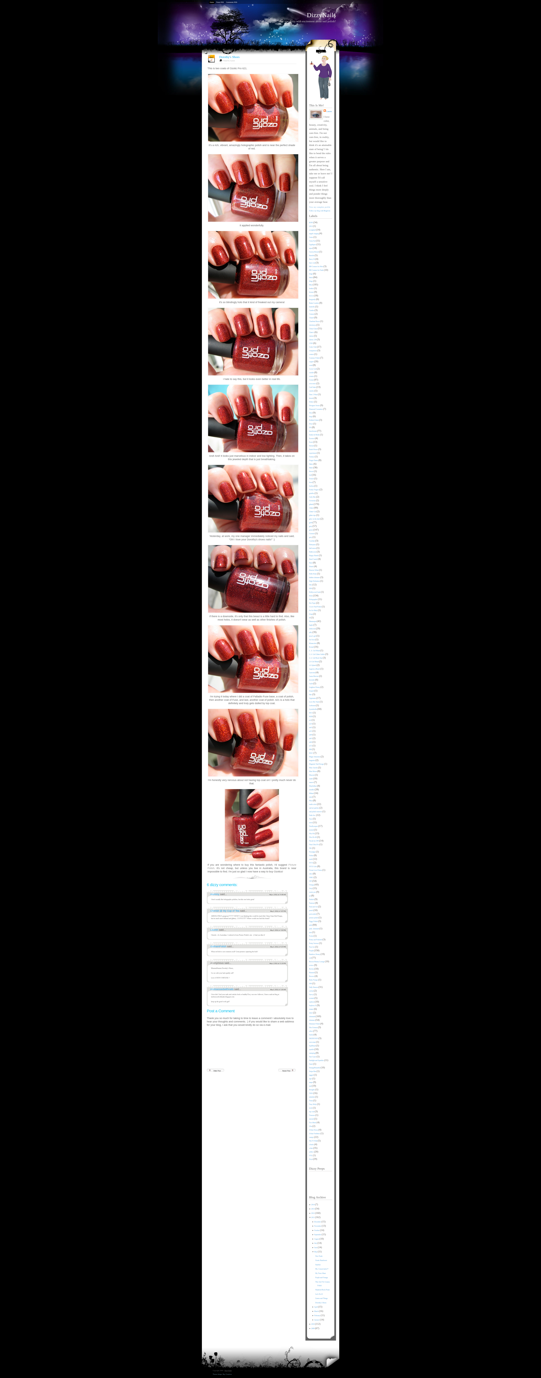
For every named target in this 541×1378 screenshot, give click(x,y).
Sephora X (313, 1006)
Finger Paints (313, 460)
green (311, 530)
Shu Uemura (313, 1027)
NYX (311, 863)
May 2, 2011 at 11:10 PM (278, 963)
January (317, 1320)
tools (311, 1108)
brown (311, 296)
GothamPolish (218, 946)
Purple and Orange (321, 1278)
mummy (215, 894)
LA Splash (313, 665)
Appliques (312, 245)
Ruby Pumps (313, 980)
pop (310, 932)
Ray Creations (227, 1374)
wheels (311, 1145)
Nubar (311, 856)
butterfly (312, 307)
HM (310, 588)
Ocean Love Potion (315, 870)
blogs (311, 281)
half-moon (312, 548)
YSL (311, 1156)
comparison (313, 351)
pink (310, 925)
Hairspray (312, 545)
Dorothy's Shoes (229, 57)
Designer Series (314, 406)
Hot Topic (312, 603)
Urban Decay (313, 1130)
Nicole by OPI (314, 841)
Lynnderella (313, 709)
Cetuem (312, 314)
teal (310, 1086)
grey (310, 537)
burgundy (312, 299)
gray (310, 526)
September (318, 1235)
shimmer (312, 1020)
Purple (311, 951)
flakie (311, 468)
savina (311, 991)
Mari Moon (313, 771)
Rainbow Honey (315, 954)
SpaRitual (312, 1046)
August (317, 1239)
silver (311, 1031)
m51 (310, 731)
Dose (311, 424)
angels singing (314, 234)
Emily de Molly (314, 435)
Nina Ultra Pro (314, 845)
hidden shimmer (314, 577)
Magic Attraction (315, 757)
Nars (311, 819)
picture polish (314, 918)
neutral (311, 830)
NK (310, 848)
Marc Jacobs (313, 768)
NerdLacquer (313, 826)
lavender (312, 680)
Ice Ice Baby (313, 610)
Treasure (312, 1115)
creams (311, 376)
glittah (311, 504)
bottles (311, 288)
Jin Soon (312, 640)
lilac (310, 695)
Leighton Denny (314, 687)
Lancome (312, 673)
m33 (310, 724)
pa (310, 896)
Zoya (311, 1159)
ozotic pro (312, 892)
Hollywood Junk (315, 592)
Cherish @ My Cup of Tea (225, 910)
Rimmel (312, 973)
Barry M (312, 259)
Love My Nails (314, 702)
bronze (311, 292)
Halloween (313, 552)
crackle (311, 373)
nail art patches (314, 808)
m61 (310, 738)
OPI (310, 881)
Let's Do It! (319, 1294)
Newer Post (286, 1071)
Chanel (311, 318)
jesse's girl (312, 636)
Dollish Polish (314, 420)
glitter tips (312, 515)
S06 (310, 984)
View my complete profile (319, 207)
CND (311, 343)
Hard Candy (313, 559)
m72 (310, 746)
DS (310, 427)
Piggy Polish (313, 921)
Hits (310, 585)
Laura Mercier (314, 676)
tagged (311, 1075)
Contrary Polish (314, 358)
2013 (313, 1209)
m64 (310, 742)
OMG (311, 877)
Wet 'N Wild (313, 1141)
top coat (312, 1112)
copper (311, 362)
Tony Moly (313, 1104)
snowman (312, 1042)
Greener (312, 534)
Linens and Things (321, 1298)
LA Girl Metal (314, 662)
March (316, 1311)
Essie (311, 442)
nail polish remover (315, 812)
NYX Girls (313, 866)
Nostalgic (312, 852)
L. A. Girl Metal (314, 651)
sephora (312, 1002)
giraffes (312, 493)
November (318, 1226)
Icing (311, 614)
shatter (311, 1009)
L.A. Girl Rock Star (316, 658)
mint (310, 797)
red (310, 958)
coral (311, 365)
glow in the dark (314, 519)
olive (311, 874)
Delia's (311, 402)
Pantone (312, 903)
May (316, 1252)
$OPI (311, 223)
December (317, 1222)
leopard (311, 691)
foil (310, 475)
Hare (311, 563)
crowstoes (312, 384)
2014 (313, 1205)
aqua (311, 248)
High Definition (314, 581)
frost (311, 482)
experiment (313, 453)
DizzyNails (321, 15)
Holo (311, 596)
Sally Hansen (313, 987)
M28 (311, 716)
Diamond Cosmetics (316, 409)
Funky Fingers (314, 490)
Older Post (217, 1071)
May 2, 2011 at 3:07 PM (278, 911)
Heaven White (314, 570)
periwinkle (313, 914)
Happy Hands (314, 556)
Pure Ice (312, 947)
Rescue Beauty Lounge (317, 962)
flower (311, 471)
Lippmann (312, 698)
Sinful (311, 1035)
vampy (311, 1137)
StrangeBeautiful (315, 1068)
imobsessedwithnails (222, 989)
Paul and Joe (313, 907)
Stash (311, 1064)
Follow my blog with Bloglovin (319, 211)
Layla (311, 684)
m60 (310, 735)
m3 (310, 720)
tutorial (311, 1119)
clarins (311, 336)
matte (311, 779)
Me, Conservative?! (321, 1269)
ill (310, 618)
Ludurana (312, 706)
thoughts (312, 1090)
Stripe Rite (313, 1071)
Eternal (311, 446)
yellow (311, 1152)
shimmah (312, 1016)
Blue (311, 285)
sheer (311, 1013)
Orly (311, 888)
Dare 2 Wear (313, 395)
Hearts (311, 566)
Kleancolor (313, 643)
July (315, 1243)
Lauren (214, 929)
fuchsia (311, 486)
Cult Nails (312, 387)
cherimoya (312, 325)
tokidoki (312, 1097)
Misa (311, 801)
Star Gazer (313, 1057)
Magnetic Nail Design (316, 764)
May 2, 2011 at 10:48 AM (277, 894)
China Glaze (313, 329)
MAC (311, 753)
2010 (313, 1324)
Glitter (311, 508)
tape (310, 1079)
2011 (313, 1217)
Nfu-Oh (312, 834)
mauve (311, 782)
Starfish (318, 1265)
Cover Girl (313, 369)
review (311, 965)
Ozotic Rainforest (321, 1260)
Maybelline (313, 786)
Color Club (313, 347)
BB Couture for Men (316, 266)
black (311, 277)
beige (311, 274)
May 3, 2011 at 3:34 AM (278, 989)
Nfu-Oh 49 (313, 837)
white (311, 1148)
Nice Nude (318, 1256)
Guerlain (312, 541)
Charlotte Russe (314, 321)
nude (311, 859)
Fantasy (312, 457)
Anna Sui (312, 241)
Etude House (313, 449)
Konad (311, 647)
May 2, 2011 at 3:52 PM (278, 930)
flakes (311, 464)
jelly (310, 632)
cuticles (311, 391)
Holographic (313, 599)
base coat (312, 263)
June (316, 1248)
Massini (312, 775)
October (317, 1230)
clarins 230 (313, 340)
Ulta (310, 1126)
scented (311, 998)
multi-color (313, 804)
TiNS (311, 1093)
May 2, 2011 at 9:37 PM (278, 947)
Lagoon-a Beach (314, 669)
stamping (312, 1053)
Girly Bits (312, 497)
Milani (311, 793)
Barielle (312, 256)
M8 (310, 749)
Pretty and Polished (315, 940)
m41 (310, 727)
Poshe (311, 936)
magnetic (312, 760)
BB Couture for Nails (316, 270)
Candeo (312, 310)
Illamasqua (313, 621)
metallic (312, 790)
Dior (311, 413)
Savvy (311, 995)
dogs (311, 416)
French (311, 479)
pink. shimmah (314, 929)
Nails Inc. (312, 815)
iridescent (312, 629)
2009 (313, 1328)
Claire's (311, 332)
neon (311, 823)
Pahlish (311, 899)
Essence (312, 438)
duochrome (313, 431)
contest (311, 354)
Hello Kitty (313, 574)
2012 (311, 226)
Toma (311, 1101)
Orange (311, 885)
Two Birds (313, 1123)
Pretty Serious (314, 943)
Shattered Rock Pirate (322, 1290)
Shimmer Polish (314, 1024)
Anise (311, 237)
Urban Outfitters (315, 1134)
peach (311, 910)
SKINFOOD (313, 1038)
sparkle (311, 1049)
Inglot (311, 625)
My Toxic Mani (320, 1273)
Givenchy (312, 501)
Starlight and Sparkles (316, 1060)
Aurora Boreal (314, 252)
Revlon (311, 969)
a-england (312, 230)
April (316, 1307)
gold (310, 523)
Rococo (312, 976)
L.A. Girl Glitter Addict (317, 654)
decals (311, 398)
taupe (311, 1082)
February (317, 1316)
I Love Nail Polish (315, 607)
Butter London (314, 303)
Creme (311, 380)
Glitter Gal (313, 512)
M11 (311, 713)
